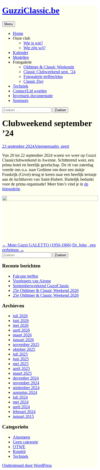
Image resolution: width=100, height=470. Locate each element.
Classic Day (33, 81)
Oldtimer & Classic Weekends (48, 67)
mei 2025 (21, 363)
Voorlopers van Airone (32, 281)
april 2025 (21, 368)
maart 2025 (22, 373)
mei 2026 (21, 325)
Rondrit (19, 451)
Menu (8, 24)
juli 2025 (20, 354)
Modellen (21, 57)
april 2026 (21, 330)
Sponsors (20, 100)
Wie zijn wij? (34, 48)
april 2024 (21, 407)
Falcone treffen (25, 276)
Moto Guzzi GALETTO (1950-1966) (36, 245)
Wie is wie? (33, 43)
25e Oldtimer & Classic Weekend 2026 (46, 290)
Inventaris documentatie (33, 95)
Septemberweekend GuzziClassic (41, 285)
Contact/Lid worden (30, 91)
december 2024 (26, 378)
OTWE (19, 446)
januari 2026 (23, 339)
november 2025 (26, 344)
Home (18, 33)
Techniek (20, 86)
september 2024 (26, 387)
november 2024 (26, 383)
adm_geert (60, 146)
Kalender (20, 52)
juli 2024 (20, 397)
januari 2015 (23, 416)
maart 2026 (22, 335)
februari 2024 (24, 411)
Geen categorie (25, 442)
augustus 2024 (25, 392)
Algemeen (42, 146)
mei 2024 (21, 402)
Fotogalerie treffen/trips (43, 76)
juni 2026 (21, 320)
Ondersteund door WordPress (27, 465)
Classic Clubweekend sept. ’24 (49, 71)
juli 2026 (20, 316)
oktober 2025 (24, 349)
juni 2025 (21, 359)
